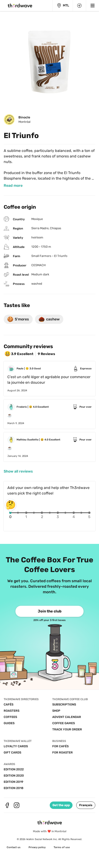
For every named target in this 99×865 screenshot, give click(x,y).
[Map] (79, 5)
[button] (85, 805)
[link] (13, 185)
